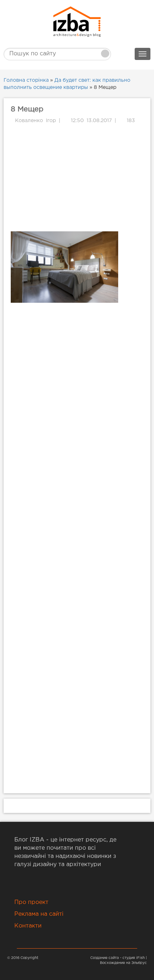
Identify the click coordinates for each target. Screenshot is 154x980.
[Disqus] (77, 402)
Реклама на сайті (38, 914)
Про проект (31, 902)
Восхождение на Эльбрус (123, 963)
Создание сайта (104, 958)
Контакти (28, 926)
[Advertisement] (77, 178)
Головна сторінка (26, 80)
